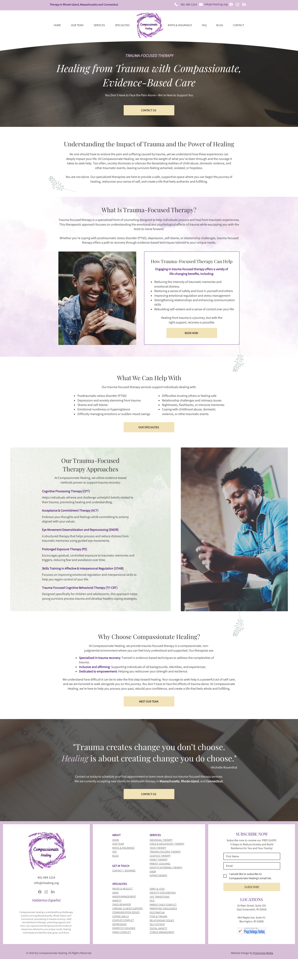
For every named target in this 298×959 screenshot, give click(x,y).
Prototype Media (263, 953)
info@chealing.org (216, 4)
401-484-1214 (189, 4)
